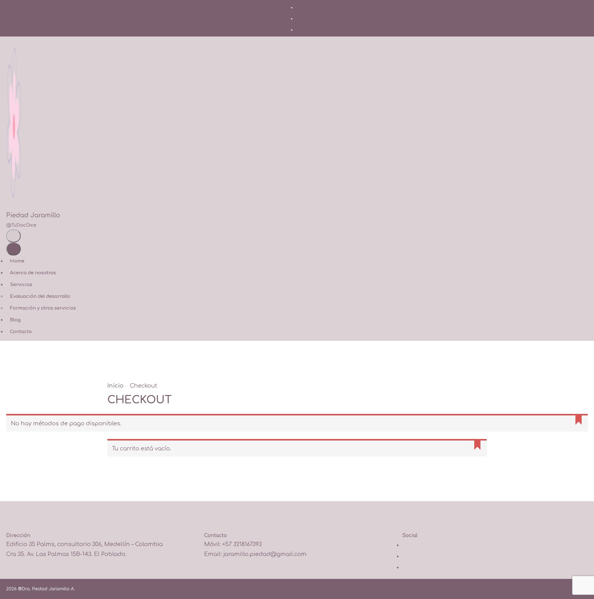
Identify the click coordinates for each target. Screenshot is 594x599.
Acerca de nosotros (33, 273)
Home (17, 261)
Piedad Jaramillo (33, 215)
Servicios (21, 284)
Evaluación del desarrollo (40, 296)
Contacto (21, 331)
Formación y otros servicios (43, 308)
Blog (15, 320)
